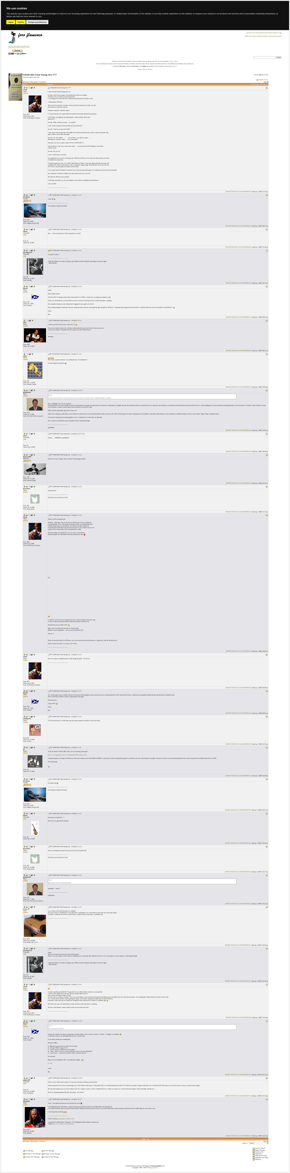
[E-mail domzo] (27, 229)
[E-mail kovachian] (27, 486)
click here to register (173, 61)
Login (280, 33)
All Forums (26, 82)
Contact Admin (272, 36)
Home (270, 33)
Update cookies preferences (145, 69)
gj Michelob (81, 434)
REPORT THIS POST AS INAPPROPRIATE (238, 191)
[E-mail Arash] (27, 87)
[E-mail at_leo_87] (27, 907)
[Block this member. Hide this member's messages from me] (34, 87)
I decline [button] (20, 22)
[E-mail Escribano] (27, 195)
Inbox (254, 36)
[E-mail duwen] (27, 813)
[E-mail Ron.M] (27, 286)
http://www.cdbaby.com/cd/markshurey (63, 1124)
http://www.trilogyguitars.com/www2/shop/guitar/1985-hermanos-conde (67, 755)
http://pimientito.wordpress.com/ (65, 1119)
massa (79, 455)
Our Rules (264, 36)
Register (275, 33)
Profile (259, 36)
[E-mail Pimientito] (27, 1099)
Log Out (279, 36)
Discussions (34, 82)
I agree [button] (10, 22)
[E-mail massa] (27, 433)
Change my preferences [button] (37, 22)
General (42, 82)
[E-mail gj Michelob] (27, 390)
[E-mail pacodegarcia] (27, 250)
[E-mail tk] (27, 747)
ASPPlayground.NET (152, 1167)
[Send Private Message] (29, 87)
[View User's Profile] (24, 87)
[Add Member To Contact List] (31, 87)
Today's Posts (248, 36)
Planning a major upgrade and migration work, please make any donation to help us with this (19, 47)
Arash (79, 195)
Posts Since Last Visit (252, 33)
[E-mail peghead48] (27, 1078)
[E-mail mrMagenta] (27, 716)
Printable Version (263, 79)
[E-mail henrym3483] (27, 454)
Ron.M (80, 390)
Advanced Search (263, 33)
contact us (174, 66)
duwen (79, 1021)
